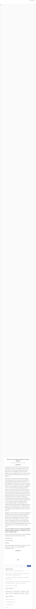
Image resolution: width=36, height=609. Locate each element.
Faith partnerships (23, 591)
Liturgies (7, 593)
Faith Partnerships (9, 604)
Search (29, 566)
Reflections (19, 462)
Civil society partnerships (16, 591)
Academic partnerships (9, 591)
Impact (28, 591)
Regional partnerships (16, 593)
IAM (11, 462)
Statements (27, 593)
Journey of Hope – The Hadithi (11, 585)
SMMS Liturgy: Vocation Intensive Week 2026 (14, 570)
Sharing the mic (22, 593)
